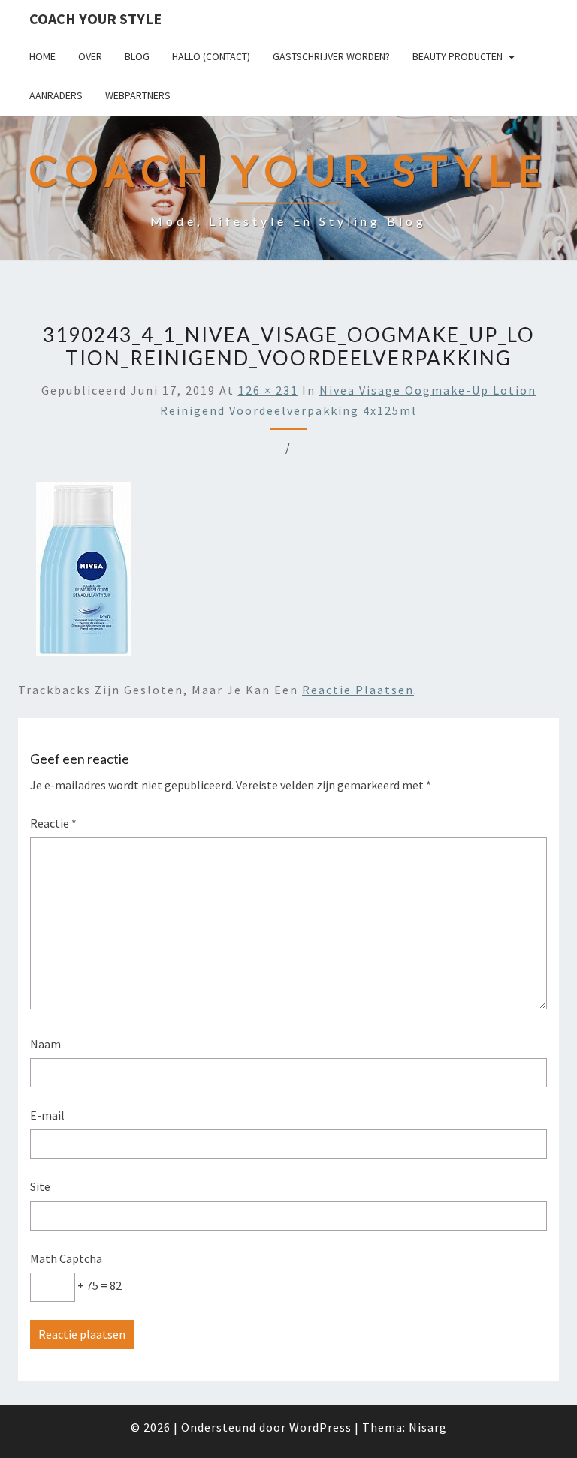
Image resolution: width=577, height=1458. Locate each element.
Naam (45, 1043)
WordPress (320, 1427)
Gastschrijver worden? (331, 56)
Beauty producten (457, 56)
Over (90, 56)
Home (42, 56)
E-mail (47, 1115)
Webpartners (138, 95)
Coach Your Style (95, 18)
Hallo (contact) (211, 56)
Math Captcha (66, 1258)
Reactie (53, 823)
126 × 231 (268, 390)
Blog (137, 56)
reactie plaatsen (358, 689)
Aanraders (56, 95)
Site (40, 1186)
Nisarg (428, 1427)
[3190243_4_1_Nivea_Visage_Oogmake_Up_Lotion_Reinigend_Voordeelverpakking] (83, 573)
